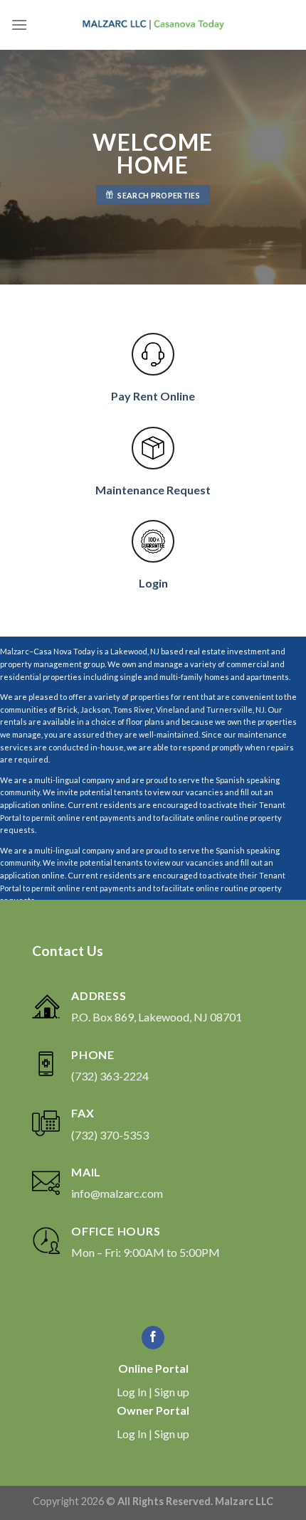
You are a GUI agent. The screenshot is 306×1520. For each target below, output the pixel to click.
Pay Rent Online (153, 396)
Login (153, 583)
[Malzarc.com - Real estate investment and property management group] (153, 24)
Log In (132, 1391)
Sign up (171, 1391)
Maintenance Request (153, 489)
